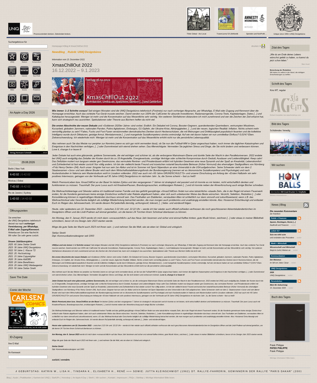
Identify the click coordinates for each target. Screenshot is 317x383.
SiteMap (139, 378)
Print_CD (12, 76)
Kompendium (36, 62)
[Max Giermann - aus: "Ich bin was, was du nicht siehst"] (28, 328)
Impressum (122, 378)
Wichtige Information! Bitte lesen (282, 358)
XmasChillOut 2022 (79, 46)
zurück (55, 360)
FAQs (131, 378)
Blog (66, 46)
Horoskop (66, 378)
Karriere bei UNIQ (42, 378)
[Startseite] (20, 34)
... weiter (292, 225)
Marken (24, 62)
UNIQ (12, 62)
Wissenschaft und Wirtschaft (282, 247)
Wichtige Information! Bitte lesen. (160, 378)
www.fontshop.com (293, 115)
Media (12, 104)
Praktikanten (25, 378)
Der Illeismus (275, 260)
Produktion (36, 90)
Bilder (12, 90)
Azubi (15, 378)
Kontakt (36, 104)
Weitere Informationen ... (279, 195)
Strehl (91, 378)
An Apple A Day (79, 378)
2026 (272, 272)
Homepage (57, 46)
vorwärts (65, 360)
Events (24, 90)
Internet (24, 76)
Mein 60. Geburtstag (278, 285)
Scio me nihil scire (278, 235)
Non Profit (36, 76)
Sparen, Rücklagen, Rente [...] (283, 222)
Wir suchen (101, 378)
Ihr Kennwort (14, 352)
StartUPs (56, 378)
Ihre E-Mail (13, 343)
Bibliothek (24, 104)
